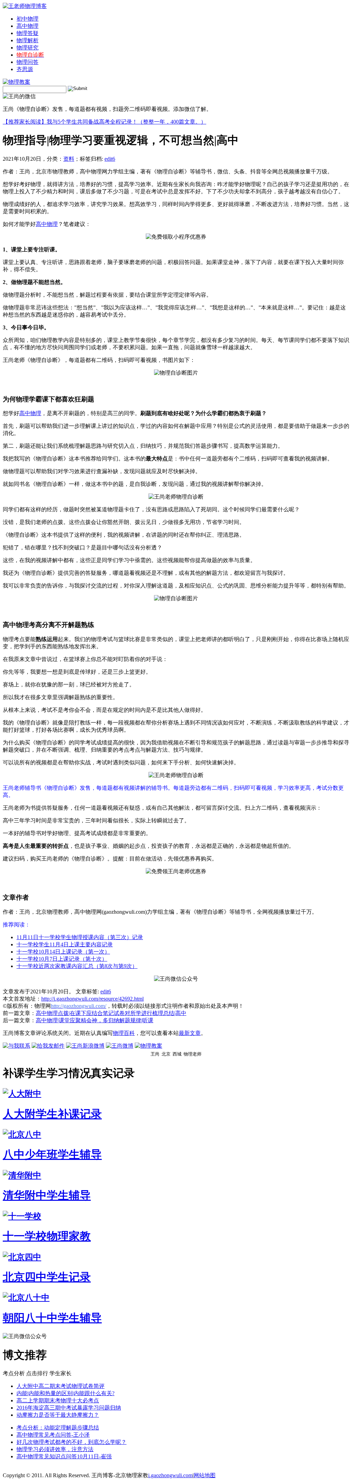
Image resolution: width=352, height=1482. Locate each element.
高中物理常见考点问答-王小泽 (53, 1435)
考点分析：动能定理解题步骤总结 (57, 1427)
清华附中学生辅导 (47, 1195)
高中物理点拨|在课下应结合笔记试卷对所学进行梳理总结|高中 (111, 1013)
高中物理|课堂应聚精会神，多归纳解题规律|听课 (94, 1020)
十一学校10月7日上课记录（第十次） (61, 959)
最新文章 (190, 1033)
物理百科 (124, 1033)
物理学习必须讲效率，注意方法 (55, 1449)
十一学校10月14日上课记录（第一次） (63, 952)
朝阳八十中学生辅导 (52, 1318)
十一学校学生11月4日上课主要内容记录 (64, 944)
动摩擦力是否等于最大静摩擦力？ (57, 1415)
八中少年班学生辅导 (52, 1154)
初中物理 (27, 19)
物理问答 (27, 62)
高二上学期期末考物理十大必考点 (57, 1400)
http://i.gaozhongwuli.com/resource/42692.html (92, 999)
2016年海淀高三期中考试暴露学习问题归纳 (68, 1408)
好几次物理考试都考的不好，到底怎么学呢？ (71, 1442)
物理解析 (27, 40)
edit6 (109, 159)
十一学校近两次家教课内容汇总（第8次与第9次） (77, 966)
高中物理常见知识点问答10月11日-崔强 (64, 1456)
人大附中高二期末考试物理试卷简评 (60, 1386)
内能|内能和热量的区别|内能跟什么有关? (65, 1393)
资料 (68, 159)
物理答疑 (27, 33)
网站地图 (205, 1475)
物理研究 (27, 47)
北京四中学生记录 (47, 1277)
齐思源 (24, 69)
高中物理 (27, 26)
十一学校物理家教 (47, 1236)
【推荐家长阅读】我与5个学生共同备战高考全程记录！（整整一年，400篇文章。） (104, 122)
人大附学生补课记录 (52, 1114)
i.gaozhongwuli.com (170, 1475)
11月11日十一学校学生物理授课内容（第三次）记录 (79, 937)
